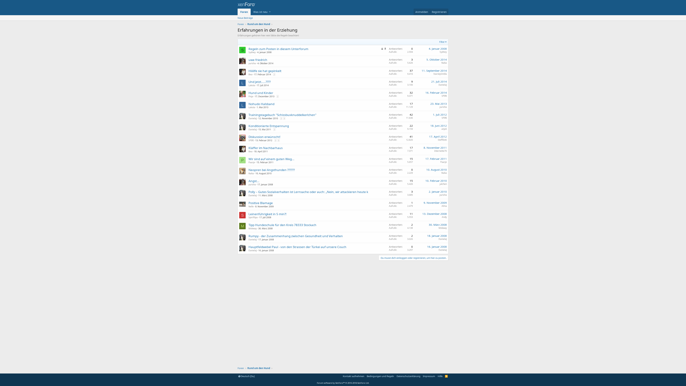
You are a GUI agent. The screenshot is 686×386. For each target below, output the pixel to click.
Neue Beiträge (245, 17)
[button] (270, 12)
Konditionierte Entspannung (268, 126)
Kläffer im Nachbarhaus (265, 148)
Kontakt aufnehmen (353, 376)
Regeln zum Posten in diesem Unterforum (278, 49)
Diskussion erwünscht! (264, 137)
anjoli (444, 128)
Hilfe (440, 376)
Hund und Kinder (260, 93)
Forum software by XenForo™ (343, 383)
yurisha (252, 63)
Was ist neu (260, 12)
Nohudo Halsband (261, 104)
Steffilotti (442, 139)
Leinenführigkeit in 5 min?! (267, 214)
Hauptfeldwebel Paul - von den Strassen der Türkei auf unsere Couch (297, 247)
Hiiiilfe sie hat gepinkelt (264, 71)
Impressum (429, 376)
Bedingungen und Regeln (380, 376)
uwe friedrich (257, 60)
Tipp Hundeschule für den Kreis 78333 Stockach (282, 225)
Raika (444, 62)
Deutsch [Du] (247, 376)
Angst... (253, 181)
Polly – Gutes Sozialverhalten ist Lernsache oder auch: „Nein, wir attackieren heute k (308, 192)
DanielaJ (443, 84)
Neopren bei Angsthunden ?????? (271, 170)
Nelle (251, 206)
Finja (250, 96)
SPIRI (444, 95)
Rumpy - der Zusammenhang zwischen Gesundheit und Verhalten (295, 236)
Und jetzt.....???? (259, 82)
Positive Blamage (260, 203)
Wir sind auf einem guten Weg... (271, 159)
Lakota (251, 85)
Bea (250, 74)
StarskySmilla (440, 73)
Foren (244, 12)
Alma (444, 205)
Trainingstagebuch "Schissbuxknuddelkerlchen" (282, 115)
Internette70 (440, 150)
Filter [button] (442, 41)
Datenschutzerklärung (408, 376)
